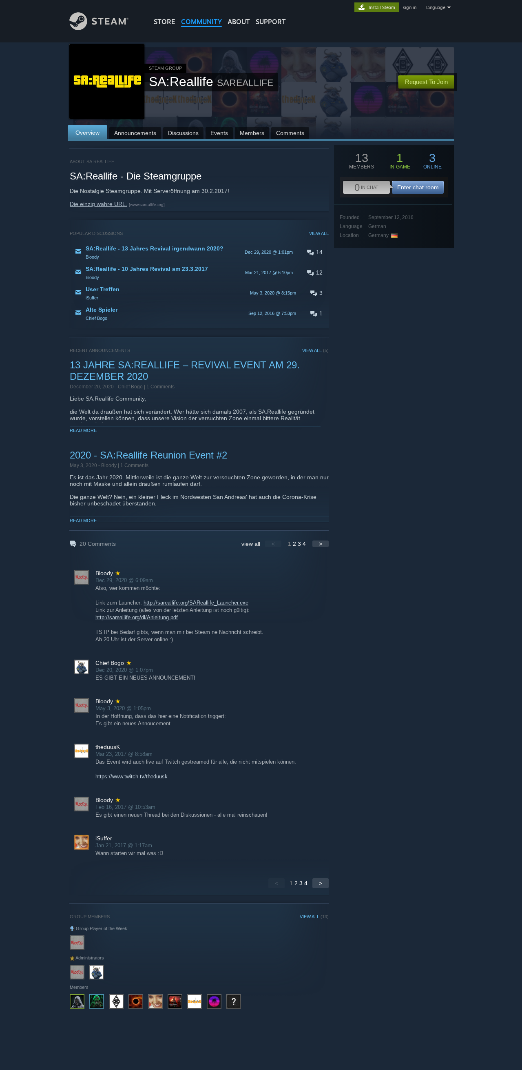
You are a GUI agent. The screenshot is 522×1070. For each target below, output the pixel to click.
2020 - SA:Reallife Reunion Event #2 (148, 455)
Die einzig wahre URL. (98, 204)
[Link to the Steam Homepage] (98, 27)
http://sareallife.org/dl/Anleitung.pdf (136, 617)
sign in (409, 7)
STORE (164, 22)
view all (250, 544)
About (239, 22)
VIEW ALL (319, 233)
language (435, 7)
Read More (83, 430)
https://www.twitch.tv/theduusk (131, 776)
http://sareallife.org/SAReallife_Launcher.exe (196, 603)
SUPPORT (271, 22)
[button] (199, 252)
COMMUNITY (201, 22)
